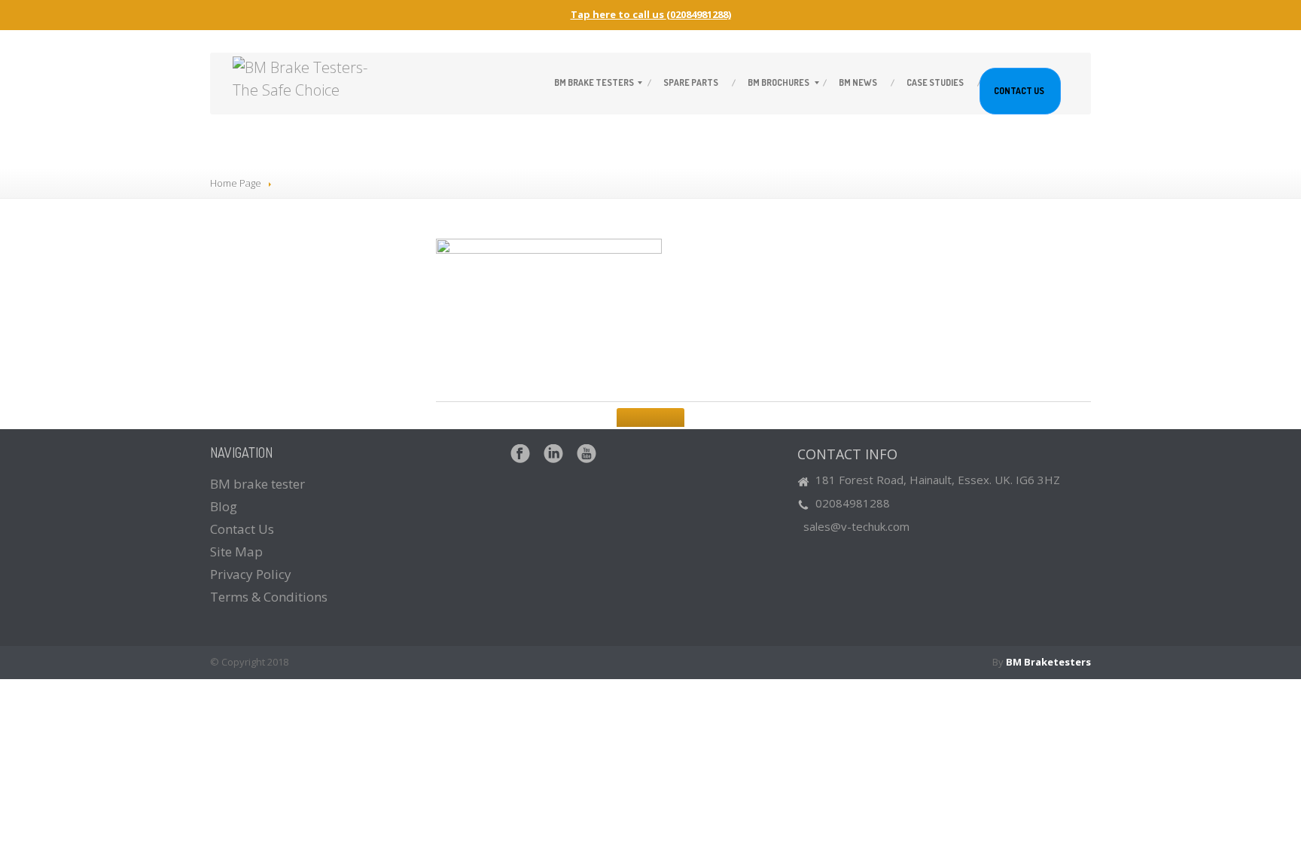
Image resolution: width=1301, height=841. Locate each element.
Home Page (235, 183)
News (858, 82)
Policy (250, 574)
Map (236, 551)
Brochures (778, 82)
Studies (935, 82)
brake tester (257, 483)
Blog (223, 506)
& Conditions (269, 596)
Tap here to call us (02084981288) (651, 14)
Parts (690, 82)
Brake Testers (594, 82)
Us (1019, 90)
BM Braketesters (1048, 662)
